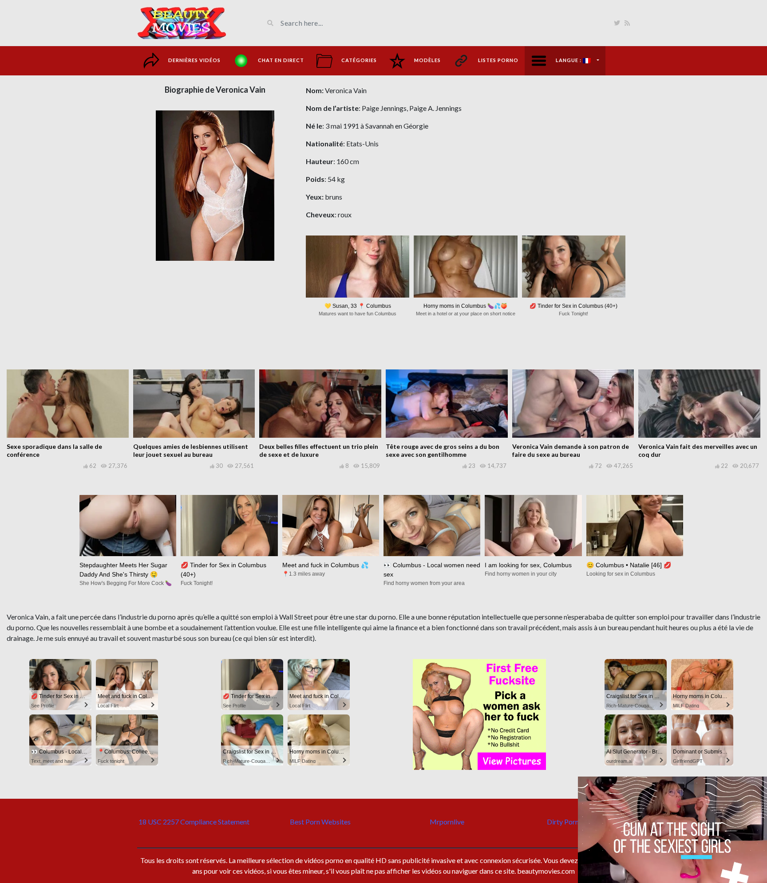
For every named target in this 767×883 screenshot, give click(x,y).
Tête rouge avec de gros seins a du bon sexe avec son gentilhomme (442, 450)
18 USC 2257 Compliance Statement (193, 821)
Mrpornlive (447, 821)
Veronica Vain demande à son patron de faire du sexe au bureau (570, 450)
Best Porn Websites (320, 821)
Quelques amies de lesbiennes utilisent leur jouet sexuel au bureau (190, 450)
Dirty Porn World (573, 821)
